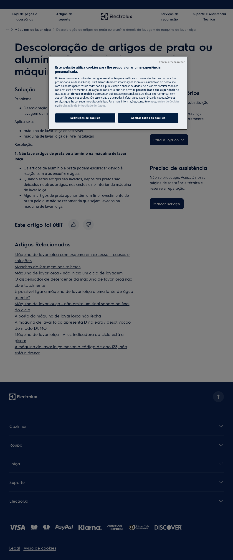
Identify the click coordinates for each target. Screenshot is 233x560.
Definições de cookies (85, 118)
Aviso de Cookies (169, 101)
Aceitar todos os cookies (148, 118)
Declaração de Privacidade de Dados (82, 105)
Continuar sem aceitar (172, 62)
